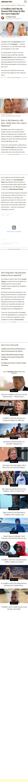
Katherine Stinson (11, 17)
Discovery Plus (19, 319)
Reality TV (13, 5)
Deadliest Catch (21, 5)
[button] (25, 2)
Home (2, 5)
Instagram (15, 44)
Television (7, 5)
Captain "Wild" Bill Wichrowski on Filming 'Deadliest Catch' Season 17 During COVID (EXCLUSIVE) (12, 357)
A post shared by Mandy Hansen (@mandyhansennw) (14, 247)
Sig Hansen (16, 42)
